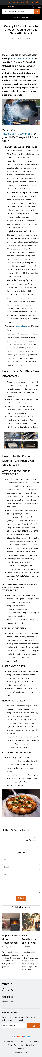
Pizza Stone (21, 326)
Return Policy (34, 1041)
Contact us (30, 1045)
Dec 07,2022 (6, 947)
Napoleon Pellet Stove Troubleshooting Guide (29, 840)
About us (21, 1048)
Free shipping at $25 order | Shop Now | (21, 2)
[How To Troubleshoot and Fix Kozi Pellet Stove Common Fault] (31, 922)
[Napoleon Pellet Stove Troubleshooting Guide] (11, 922)
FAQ (22, 1045)
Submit (21, 898)
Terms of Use (8, 1041)
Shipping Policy (21, 1041)
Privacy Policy (13, 1045)
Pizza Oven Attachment (17, 133)
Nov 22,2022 (26, 947)
